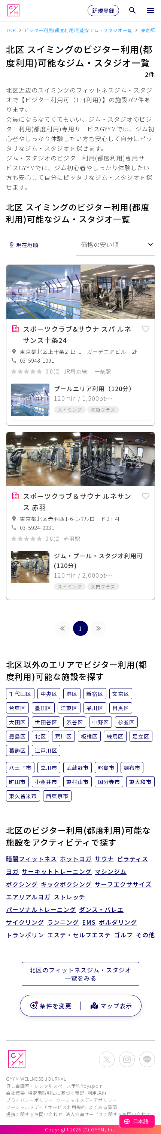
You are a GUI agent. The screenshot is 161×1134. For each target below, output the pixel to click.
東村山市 (77, 781)
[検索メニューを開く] (132, 10)
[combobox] (115, 245)
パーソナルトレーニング (41, 909)
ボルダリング (118, 922)
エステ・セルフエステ (79, 934)
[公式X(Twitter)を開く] (107, 1059)
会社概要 (15, 1093)
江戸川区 (46, 750)
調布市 (132, 767)
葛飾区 (17, 750)
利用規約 (97, 1093)
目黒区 (120, 708)
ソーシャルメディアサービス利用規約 (46, 1107)
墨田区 (43, 708)
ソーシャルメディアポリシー (86, 1100)
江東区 (69, 708)
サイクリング (25, 922)
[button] (145, 327)
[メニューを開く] (150, 10)
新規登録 (103, 10)
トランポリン (25, 934)
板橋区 (89, 736)
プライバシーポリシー (29, 1100)
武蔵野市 (77, 767)
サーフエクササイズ (123, 884)
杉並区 (126, 722)
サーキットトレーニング (57, 871)
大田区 (17, 722)
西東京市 (57, 796)
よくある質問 (103, 1107)
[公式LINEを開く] (147, 1059)
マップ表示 (116, 1005)
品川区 (94, 708)
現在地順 (27, 245)
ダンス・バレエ (101, 909)
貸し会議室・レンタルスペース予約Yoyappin (54, 1086)
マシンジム (111, 871)
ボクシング (22, 884)
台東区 (17, 708)
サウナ (104, 858)
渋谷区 (74, 722)
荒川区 (63, 736)
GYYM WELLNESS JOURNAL (36, 1078)
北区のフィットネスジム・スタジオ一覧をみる (80, 974)
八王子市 (20, 767)
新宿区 (94, 693)
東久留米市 (23, 796)
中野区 (100, 722)
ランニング (63, 922)
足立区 (141, 736)
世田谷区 (46, 722)
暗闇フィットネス (31, 858)
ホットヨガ (76, 858)
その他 (145, 934)
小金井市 (46, 781)
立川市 (48, 767)
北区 (40, 736)
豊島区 (17, 736)
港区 (72, 693)
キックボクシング (66, 884)
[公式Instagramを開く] (127, 1059)
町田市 (17, 781)
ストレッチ (69, 896)
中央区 (48, 693)
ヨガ (12, 871)
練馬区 (115, 736)
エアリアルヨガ (28, 896)
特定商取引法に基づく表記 (56, 1093)
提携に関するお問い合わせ (34, 1114)
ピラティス (132, 858)
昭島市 (106, 767)
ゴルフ (123, 934)
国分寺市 (109, 781)
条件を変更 (56, 1005)
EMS (89, 922)
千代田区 (20, 693)
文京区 (120, 693)
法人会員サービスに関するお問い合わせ (108, 1114)
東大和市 (140, 781)
